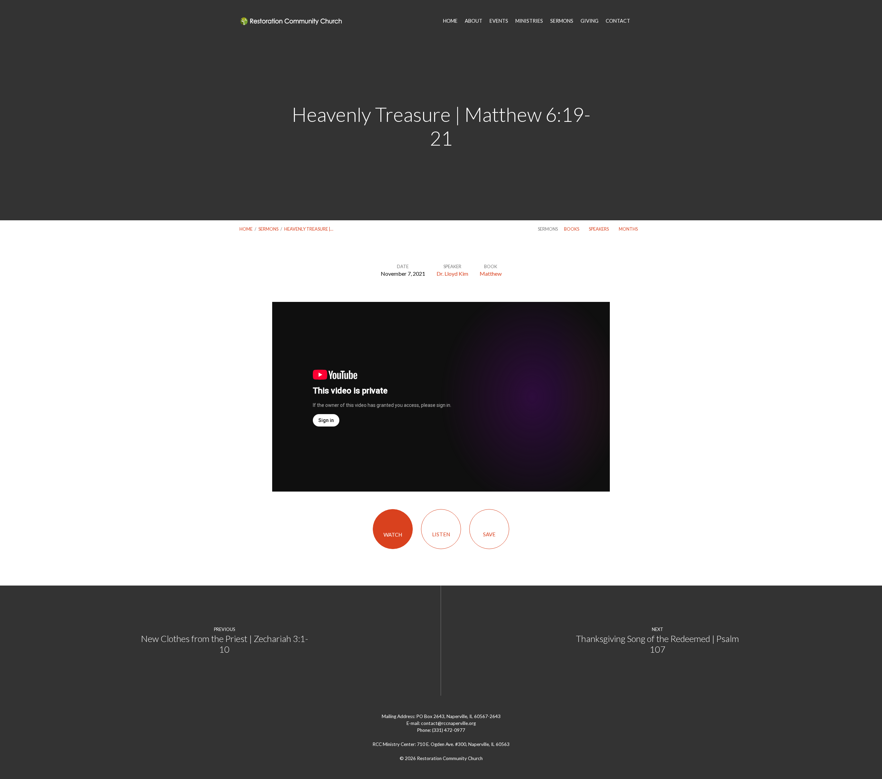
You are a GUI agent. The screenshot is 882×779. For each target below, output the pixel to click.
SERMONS (561, 21)
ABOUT (473, 21)
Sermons (268, 229)
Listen (441, 534)
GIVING (589, 21)
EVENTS (499, 21)
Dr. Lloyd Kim (452, 273)
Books (572, 229)
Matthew (491, 273)
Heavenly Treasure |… (308, 229)
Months (628, 229)
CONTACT (618, 21)
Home (246, 229)
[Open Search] (640, 21)
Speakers (599, 229)
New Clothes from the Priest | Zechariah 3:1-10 (224, 643)
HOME (450, 21)
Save (489, 534)
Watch (392, 534)
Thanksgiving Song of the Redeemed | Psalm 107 (657, 643)
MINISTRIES (529, 21)
